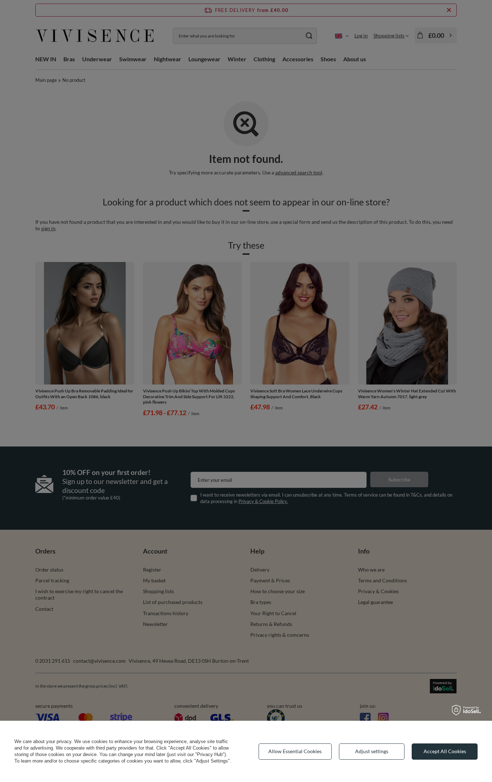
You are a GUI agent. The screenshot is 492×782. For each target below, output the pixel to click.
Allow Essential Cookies (295, 751)
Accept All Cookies (445, 751)
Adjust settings (371, 751)
